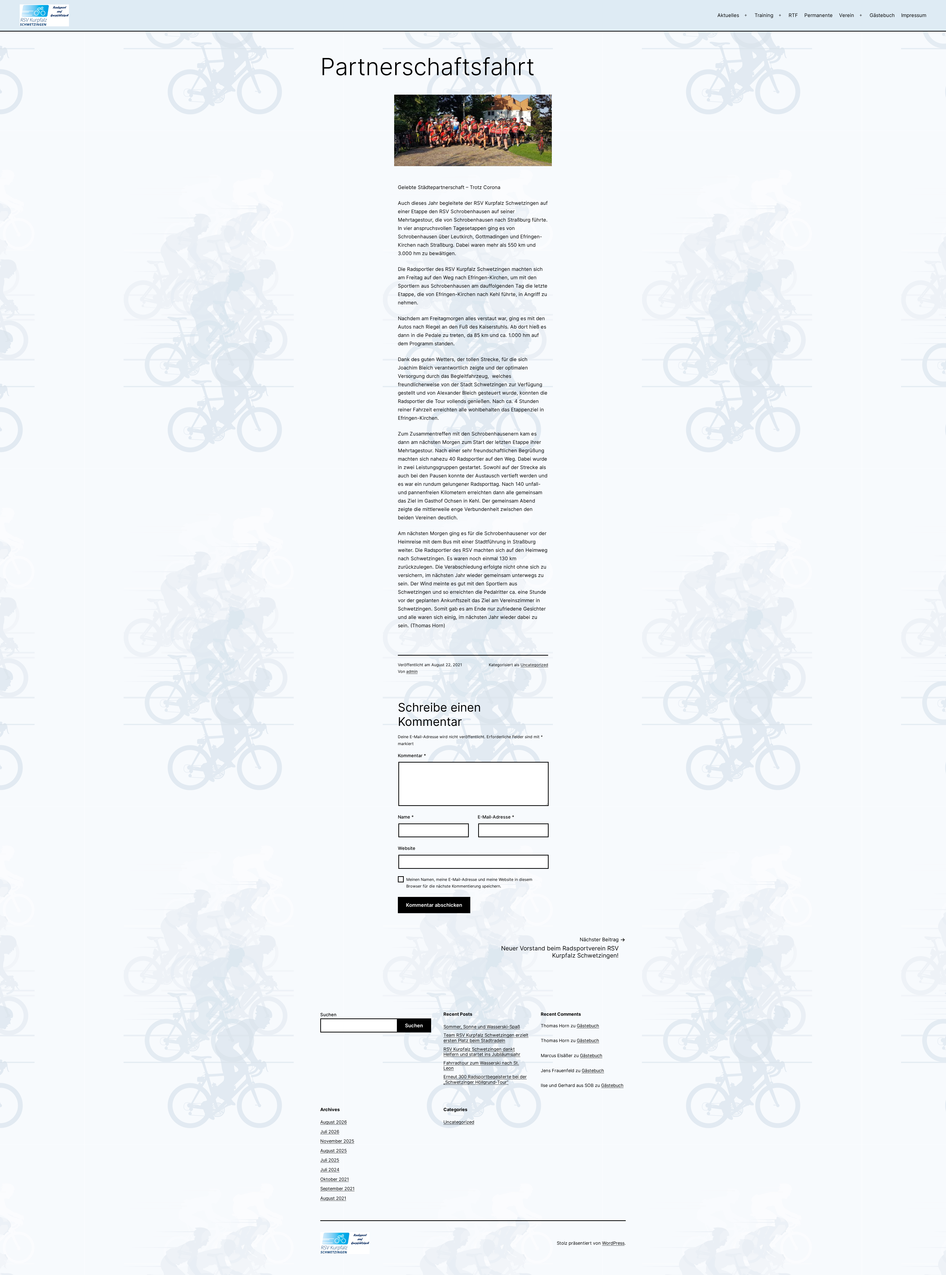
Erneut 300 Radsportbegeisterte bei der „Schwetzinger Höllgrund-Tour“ (485, 1079)
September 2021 (337, 1188)
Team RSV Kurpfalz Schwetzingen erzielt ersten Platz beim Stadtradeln (485, 1037)
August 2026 (333, 1122)
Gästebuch (882, 15)
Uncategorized (534, 664)
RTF (793, 15)
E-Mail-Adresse (496, 817)
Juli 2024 (329, 1169)
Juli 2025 (329, 1160)
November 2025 (337, 1141)
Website (406, 848)
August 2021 (333, 1198)
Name (406, 817)
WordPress (613, 1243)
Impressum (913, 15)
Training (764, 15)
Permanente (818, 15)
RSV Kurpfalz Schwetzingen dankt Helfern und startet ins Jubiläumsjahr (481, 1052)
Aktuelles (728, 15)
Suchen (328, 1014)
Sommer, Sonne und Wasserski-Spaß (481, 1026)
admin (412, 671)
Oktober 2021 (334, 1179)
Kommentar (412, 755)
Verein (846, 15)
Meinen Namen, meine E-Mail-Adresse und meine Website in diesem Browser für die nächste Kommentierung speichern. (469, 883)
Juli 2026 (329, 1131)
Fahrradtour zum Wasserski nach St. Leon (481, 1065)
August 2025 (333, 1150)
